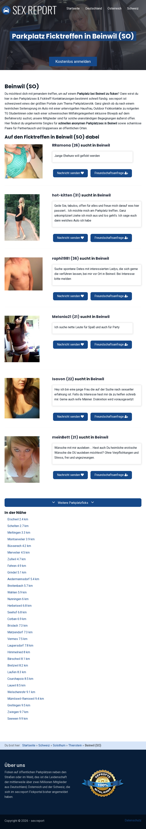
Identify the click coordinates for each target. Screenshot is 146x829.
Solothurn (59, 745)
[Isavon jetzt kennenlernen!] (22, 398)
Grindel (16, 572)
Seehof (17, 612)
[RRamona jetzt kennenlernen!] (24, 161)
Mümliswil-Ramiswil (25, 698)
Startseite (73, 8)
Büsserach (19, 546)
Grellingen (18, 705)
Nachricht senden (69, 173)
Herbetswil (19, 605)
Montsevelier (21, 539)
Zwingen (17, 712)
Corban (16, 619)
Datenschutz (133, 820)
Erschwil (17, 519)
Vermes (17, 639)
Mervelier (18, 552)
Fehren (16, 566)
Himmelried (18, 652)
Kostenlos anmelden (73, 61)
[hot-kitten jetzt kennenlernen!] (22, 217)
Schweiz (133, 8)
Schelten (18, 526)
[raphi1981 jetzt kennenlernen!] (24, 273)
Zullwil (16, 559)
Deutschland (93, 8)
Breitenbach (20, 586)
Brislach (17, 625)
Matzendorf (20, 632)
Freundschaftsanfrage (109, 173)
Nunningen (18, 599)
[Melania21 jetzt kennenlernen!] (22, 339)
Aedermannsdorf (23, 579)
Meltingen (18, 532)
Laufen (16, 672)
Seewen (17, 718)
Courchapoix (20, 679)
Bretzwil (17, 665)
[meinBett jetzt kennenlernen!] (22, 459)
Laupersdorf (20, 645)
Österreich (114, 8)
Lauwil (16, 685)
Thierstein (75, 745)
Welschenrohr (21, 692)
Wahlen (17, 592)
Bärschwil (18, 659)
